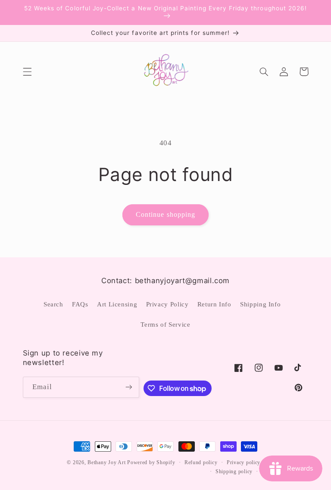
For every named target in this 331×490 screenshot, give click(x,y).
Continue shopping (165, 214)
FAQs (80, 304)
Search (53, 304)
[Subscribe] (129, 387)
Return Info (214, 304)
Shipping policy (234, 471)
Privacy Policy (167, 304)
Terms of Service (165, 324)
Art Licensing (117, 304)
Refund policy (201, 462)
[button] (27, 71)
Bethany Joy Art (106, 462)
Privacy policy (243, 462)
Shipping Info (260, 304)
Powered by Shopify (151, 462)
